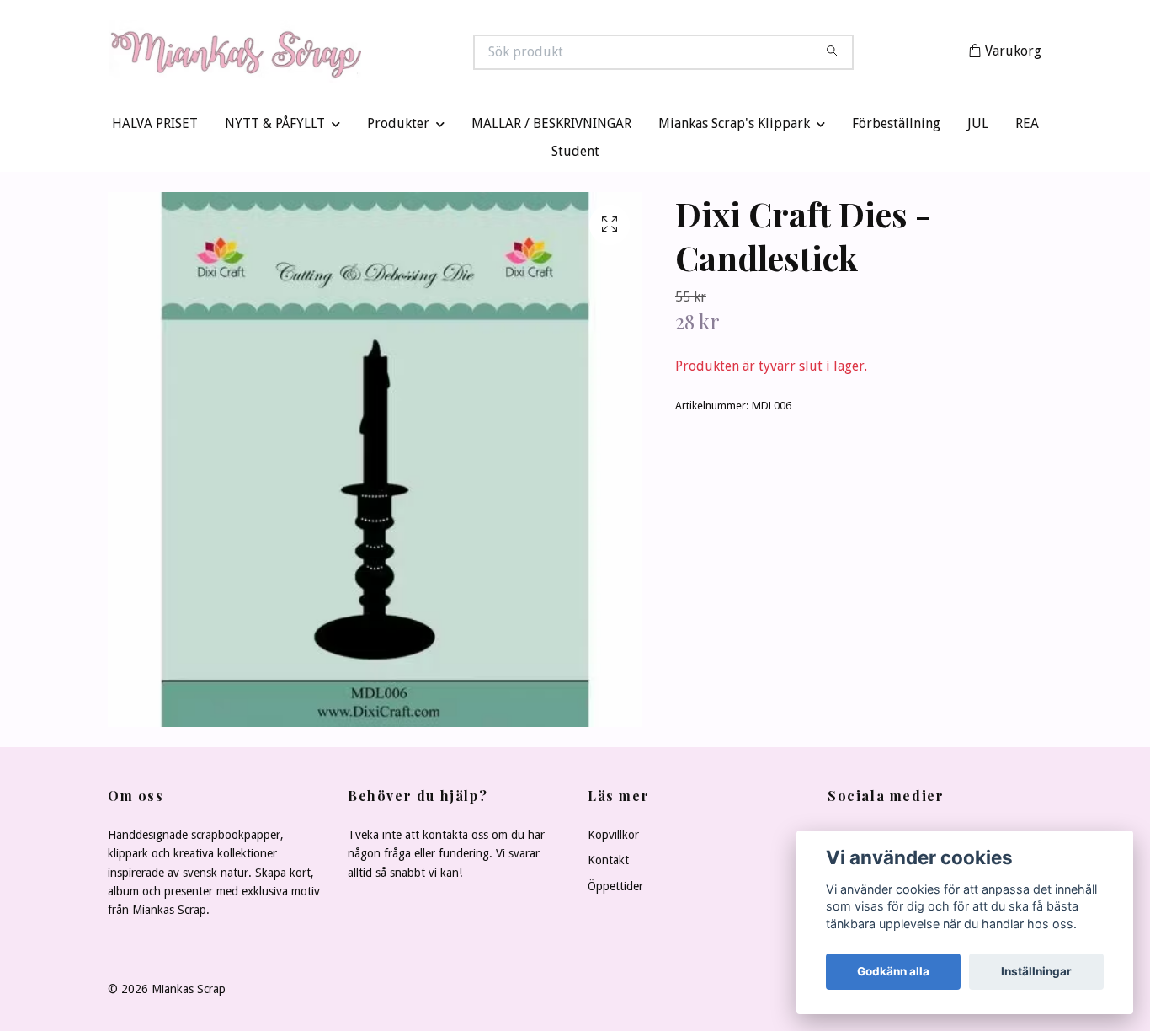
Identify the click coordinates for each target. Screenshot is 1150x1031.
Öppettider (615, 889)
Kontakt (608, 864)
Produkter (398, 128)
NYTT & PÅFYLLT (275, 128)
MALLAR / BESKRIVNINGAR (551, 128)
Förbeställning (896, 128)
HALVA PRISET (155, 128)
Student (575, 155)
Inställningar (1036, 971)
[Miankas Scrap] (342, 54)
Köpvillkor (613, 839)
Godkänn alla (893, 971)
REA (1027, 128)
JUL (977, 128)
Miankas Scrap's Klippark (734, 128)
